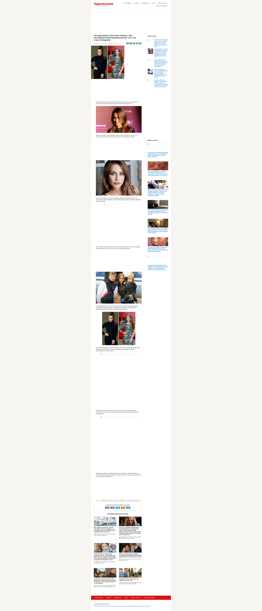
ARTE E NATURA (127, 3)
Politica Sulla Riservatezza (100, 606)
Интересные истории (134, 500)
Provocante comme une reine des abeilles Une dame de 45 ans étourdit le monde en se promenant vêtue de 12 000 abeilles (105, 581)
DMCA (130, 606)
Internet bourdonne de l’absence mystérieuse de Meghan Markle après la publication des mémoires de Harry (130, 555)
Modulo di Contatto (145, 606)
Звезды (104, 500)
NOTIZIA (153, 3)
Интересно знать (113, 500)
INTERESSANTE (145, 3)
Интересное (123, 500)
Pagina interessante (103, 3)
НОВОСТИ (115, 43)
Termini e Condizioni (112, 606)
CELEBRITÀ (136, 3)
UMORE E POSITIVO (162, 3)
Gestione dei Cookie (123, 606)
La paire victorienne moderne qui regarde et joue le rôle (129, 579)
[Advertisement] (131, 20)
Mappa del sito (136, 606)
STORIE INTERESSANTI (161, 6)
